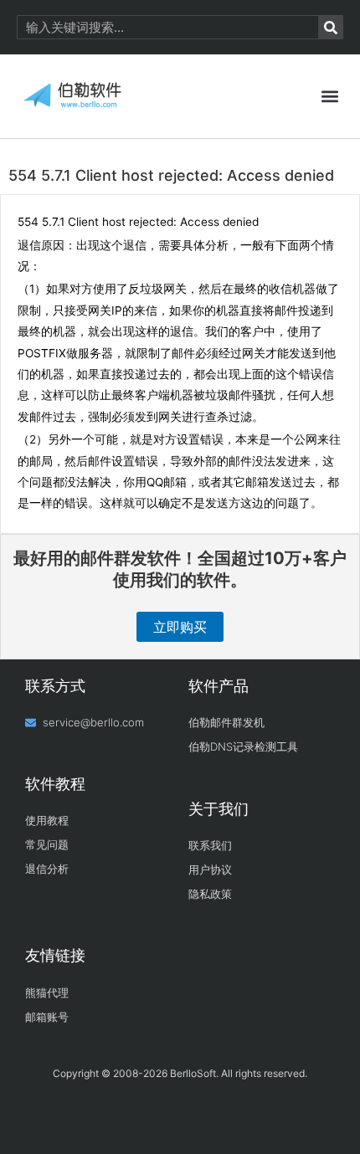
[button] (329, 96)
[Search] (330, 27)
